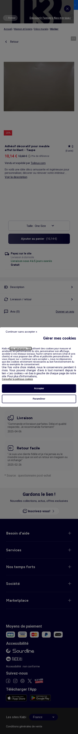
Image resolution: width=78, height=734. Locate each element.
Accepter (39, 388)
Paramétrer (39, 398)
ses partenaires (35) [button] (20, 348)
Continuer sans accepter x (21, 331)
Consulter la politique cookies (17, 379)
